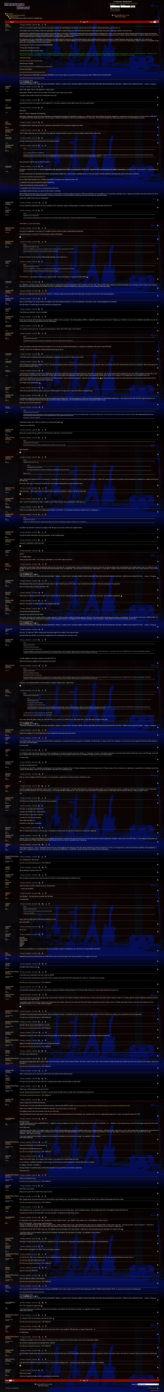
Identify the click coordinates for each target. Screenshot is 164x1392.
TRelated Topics (14, 16)
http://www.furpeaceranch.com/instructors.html (32, 72)
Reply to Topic (125, 15)
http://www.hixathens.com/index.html (66, 1108)
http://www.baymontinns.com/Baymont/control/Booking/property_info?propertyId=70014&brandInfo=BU (102, 1105)
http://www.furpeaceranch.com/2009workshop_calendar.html (36, 66)
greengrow (8, 137)
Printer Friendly (121, 16)
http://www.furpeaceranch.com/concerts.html (32, 78)
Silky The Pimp (9, 227)
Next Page (156, 19)
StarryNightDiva (10, 1118)
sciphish (7, 737)
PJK (6, 122)
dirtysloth (8, 592)
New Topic (116, 15)
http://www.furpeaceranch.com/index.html (31, 60)
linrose (7, 370)
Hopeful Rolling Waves (12, 856)
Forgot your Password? (115, 10)
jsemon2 (7, 903)
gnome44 (8, 86)
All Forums (10, 13)
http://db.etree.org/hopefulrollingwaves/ (30, 863)
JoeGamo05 (8, 629)
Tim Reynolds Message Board (16, 15)
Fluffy (7, 24)
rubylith (7, 867)
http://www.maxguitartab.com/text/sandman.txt (32, 176)
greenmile (8, 99)
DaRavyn (7, 785)
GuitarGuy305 (9, 130)
